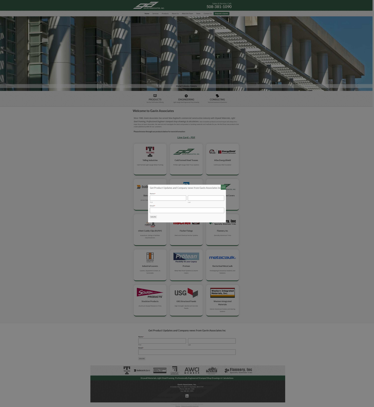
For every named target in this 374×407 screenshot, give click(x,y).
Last (189, 202)
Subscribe (153, 217)
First (151, 202)
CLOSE (223, 187)
